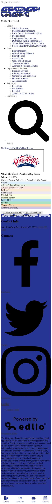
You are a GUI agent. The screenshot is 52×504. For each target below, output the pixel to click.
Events (4, 182)
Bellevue (5, 190)
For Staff (16, 91)
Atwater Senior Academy (12, 187)
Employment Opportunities (24, 38)
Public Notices (18, 36)
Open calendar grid (33, 212)
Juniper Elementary (9, 208)
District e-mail (13, 409)
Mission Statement (20, 28)
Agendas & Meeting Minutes (25, 66)
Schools (6, 502)
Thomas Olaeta (7, 205)
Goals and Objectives (21, 61)
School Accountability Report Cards (28, 43)
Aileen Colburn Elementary (13, 185)
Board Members (19, 51)
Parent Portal (20, 502)
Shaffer (4, 203)
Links (5, 404)
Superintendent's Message (23, 31)
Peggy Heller (7, 200)
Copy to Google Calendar (12, 180)
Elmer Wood (6, 193)
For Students (17, 88)
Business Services (20, 71)
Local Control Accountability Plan (27, 33)
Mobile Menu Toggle (10, 21)
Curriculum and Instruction (24, 76)
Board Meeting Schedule (23, 53)
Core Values (17, 58)
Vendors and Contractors (23, 93)
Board (33, 502)
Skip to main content (10, 2)
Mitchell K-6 (6, 195)
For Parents (17, 86)
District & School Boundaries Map (27, 41)
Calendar (45, 502)
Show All (5, 414)
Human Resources (20, 78)
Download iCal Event (36, 180)
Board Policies (18, 56)
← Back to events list (12, 212)
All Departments (19, 81)
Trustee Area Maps (20, 63)
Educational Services (21, 73)
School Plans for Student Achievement (29, 46)
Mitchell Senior (8, 198)
